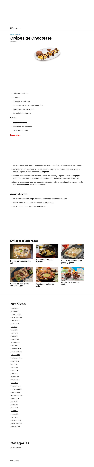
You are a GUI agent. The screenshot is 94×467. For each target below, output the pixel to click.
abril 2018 (14, 411)
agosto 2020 (15, 324)
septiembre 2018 (16, 395)
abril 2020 (14, 336)
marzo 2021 (15, 308)
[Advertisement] (47, 13)
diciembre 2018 (16, 386)
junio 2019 (14, 367)
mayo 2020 (14, 333)
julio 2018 (14, 401)
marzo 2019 (15, 376)
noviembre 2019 (16, 352)
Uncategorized (15, 34)
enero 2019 (14, 383)
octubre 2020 (15, 320)
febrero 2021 (15, 311)
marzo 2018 (15, 414)
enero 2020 (14, 345)
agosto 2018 (15, 398)
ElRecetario (15, 28)
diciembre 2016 (16, 420)
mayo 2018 (14, 408)
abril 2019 (14, 373)
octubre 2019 (15, 355)
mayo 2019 (14, 370)
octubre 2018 (15, 392)
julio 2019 (14, 364)
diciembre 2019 (16, 348)
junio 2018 (14, 404)
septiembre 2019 (16, 358)
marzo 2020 (15, 339)
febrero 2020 (15, 342)
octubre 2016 (15, 426)
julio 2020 (14, 327)
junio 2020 (14, 330)
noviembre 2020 (16, 317)
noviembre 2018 (16, 389)
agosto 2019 (15, 361)
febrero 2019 (15, 380)
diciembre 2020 (16, 314)
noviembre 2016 (16, 423)
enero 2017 (14, 417)
